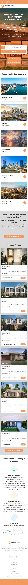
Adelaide (14, 571)
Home (14, 559)
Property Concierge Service (14, 236)
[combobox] (17, 47)
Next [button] (26, 257)
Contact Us (14, 564)
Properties (14, 562)
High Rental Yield (14, 59)
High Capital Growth (14, 62)
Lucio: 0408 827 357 (8, 1)
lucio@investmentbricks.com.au (12, 3)
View (23, 277)
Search (14, 51)
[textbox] (17, 47)
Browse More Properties (14, 450)
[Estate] (4, 268)
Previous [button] (2, 257)
